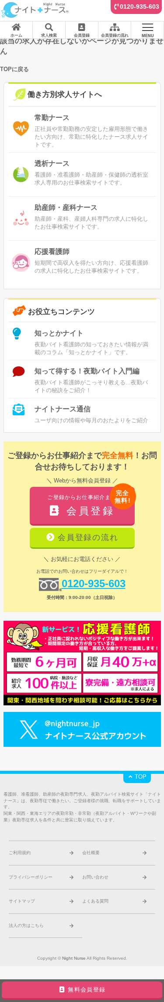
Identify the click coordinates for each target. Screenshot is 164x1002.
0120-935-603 (139, 6)
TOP (140, 776)
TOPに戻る (14, 69)
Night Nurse (74, 958)
